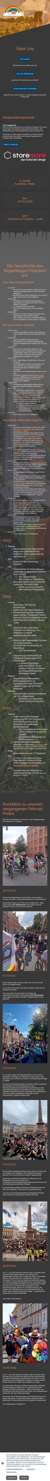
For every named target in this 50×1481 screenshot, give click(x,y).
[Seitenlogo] (14, 12)
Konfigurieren (11, 1472)
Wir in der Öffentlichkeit (25, 74)
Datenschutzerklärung (14, 1469)
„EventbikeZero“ (35, 379)
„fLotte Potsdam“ (19, 483)
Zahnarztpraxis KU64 (37, 463)
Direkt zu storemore (11, 144)
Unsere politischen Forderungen (25, 89)
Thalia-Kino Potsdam (21, 502)
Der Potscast (38, 745)
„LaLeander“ (40, 390)
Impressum (31, 1469)
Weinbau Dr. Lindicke (20, 396)
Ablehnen (24, 1478)
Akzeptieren (11, 1478)
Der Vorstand (25, 59)
